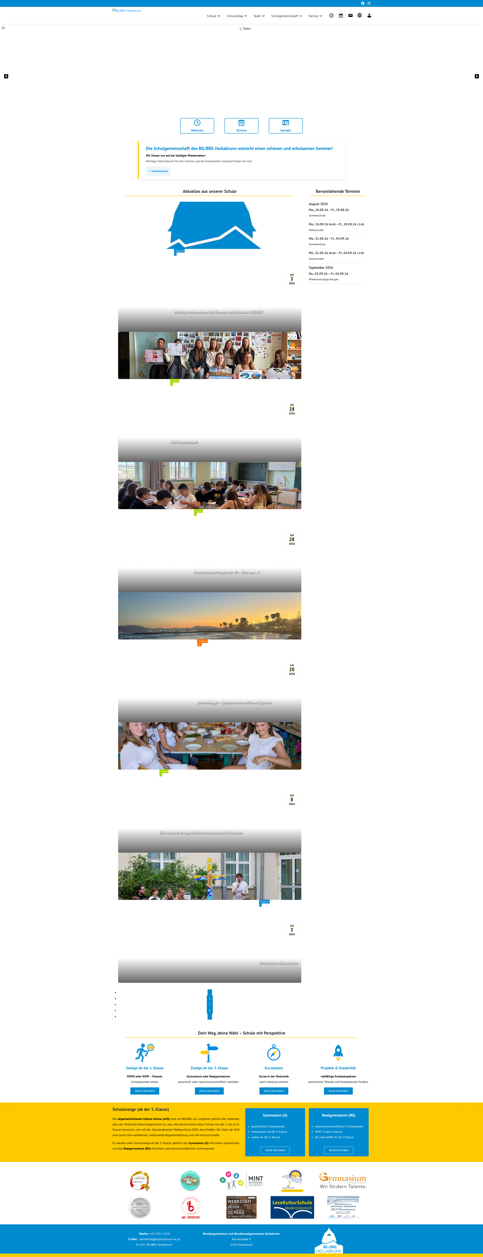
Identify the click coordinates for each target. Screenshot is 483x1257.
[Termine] (340, 15)
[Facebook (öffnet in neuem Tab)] (363, 3)
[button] (6, 76)
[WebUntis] (331, 15)
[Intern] (368, 15)
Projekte (174, 382)
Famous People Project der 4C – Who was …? (226, 572)
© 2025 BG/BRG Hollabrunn (154, 1244)
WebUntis (197, 130)
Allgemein (179, 252)
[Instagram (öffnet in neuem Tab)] (368, 3)
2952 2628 (162, 1233)
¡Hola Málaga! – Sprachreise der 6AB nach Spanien (234, 702)
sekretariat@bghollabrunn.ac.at (159, 1239)
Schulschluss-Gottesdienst (278, 963)
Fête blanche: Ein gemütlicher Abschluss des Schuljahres (200, 832)
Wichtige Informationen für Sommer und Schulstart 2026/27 (218, 312)
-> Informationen (158, 171)
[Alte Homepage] (359, 15)
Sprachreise (202, 643)
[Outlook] (350, 15)
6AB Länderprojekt (184, 442)
